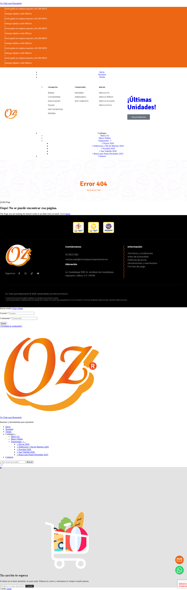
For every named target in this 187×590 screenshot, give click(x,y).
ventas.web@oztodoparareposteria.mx (86, 259)
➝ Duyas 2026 (22, 444)
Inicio (89, 190)
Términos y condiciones (140, 253)
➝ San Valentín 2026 (25, 452)
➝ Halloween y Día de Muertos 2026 (32, 447)
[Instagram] (25, 273)
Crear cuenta (17, 308)
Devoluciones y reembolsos (142, 263)
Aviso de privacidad (138, 256)
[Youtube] (38, 273)
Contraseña (5, 318)
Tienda (8, 431)
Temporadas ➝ (17, 441)
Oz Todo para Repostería (11, 3)
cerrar (9, 589)
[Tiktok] (32, 273)
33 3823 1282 (71, 254)
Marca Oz (15, 436)
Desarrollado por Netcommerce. (52, 293)
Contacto (9, 457)
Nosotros (9, 429)
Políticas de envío (137, 260)
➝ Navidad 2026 (23, 449)
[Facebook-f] (19, 273)
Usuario (4, 313)
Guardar (29, 586)
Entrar (3, 323)
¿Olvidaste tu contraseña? (11, 326)
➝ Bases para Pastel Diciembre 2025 (32, 454)
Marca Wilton (17, 439)
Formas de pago (136, 266)
